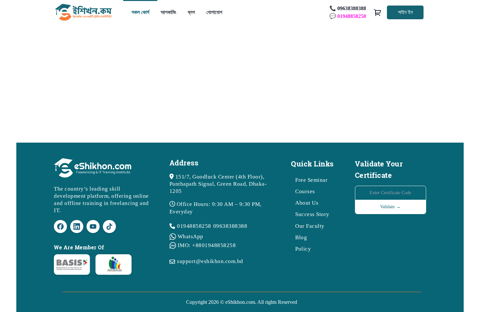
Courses (305, 191)
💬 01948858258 (347, 16)
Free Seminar (311, 180)
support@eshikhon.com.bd (210, 261)
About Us (306, 203)
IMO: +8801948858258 (207, 245)
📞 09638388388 (347, 8)
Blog (301, 237)
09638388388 (230, 226)
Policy (303, 249)
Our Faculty (310, 226)
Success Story (312, 214)
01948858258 (194, 226)
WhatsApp (190, 236)
